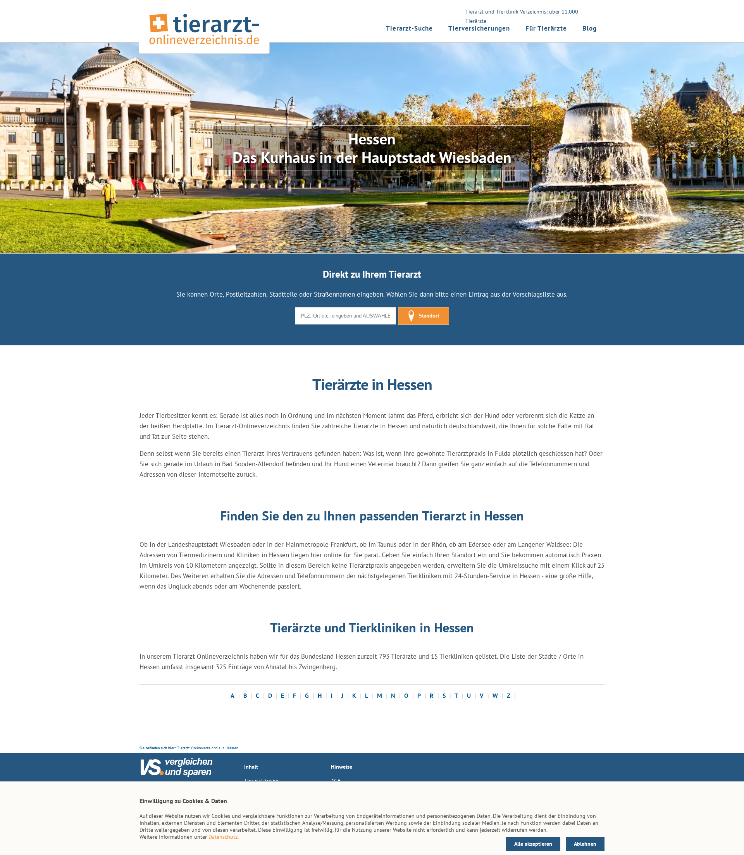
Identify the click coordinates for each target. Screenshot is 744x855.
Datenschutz (223, 836)
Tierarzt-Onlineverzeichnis (198, 747)
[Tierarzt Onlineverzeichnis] (204, 46)
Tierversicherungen (479, 28)
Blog (589, 28)
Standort (428, 316)
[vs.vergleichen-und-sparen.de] (176, 774)
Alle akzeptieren (533, 843)
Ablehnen (585, 843)
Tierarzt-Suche (409, 28)
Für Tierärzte (546, 28)
